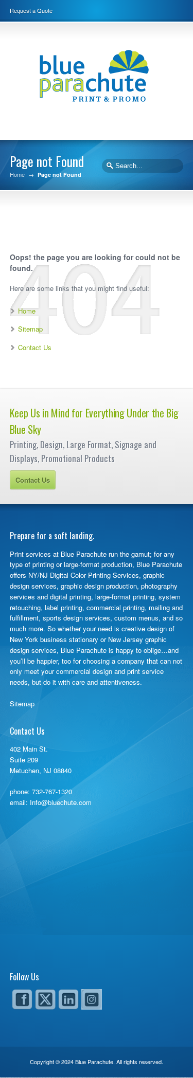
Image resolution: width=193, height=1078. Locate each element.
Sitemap (30, 329)
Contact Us (34, 347)
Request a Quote (31, 10)
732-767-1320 (52, 791)
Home (17, 174)
